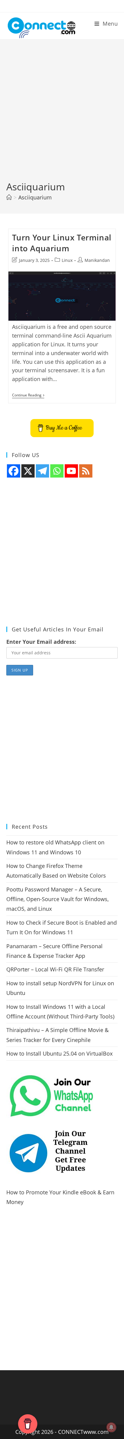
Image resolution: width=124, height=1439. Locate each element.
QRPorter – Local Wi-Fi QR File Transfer (55, 969)
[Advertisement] (62, 115)
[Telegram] (42, 471)
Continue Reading (28, 395)
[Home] (9, 197)
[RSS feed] (85, 471)
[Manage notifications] (111, 1427)
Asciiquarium (35, 197)
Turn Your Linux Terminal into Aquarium (61, 243)
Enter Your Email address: (41, 641)
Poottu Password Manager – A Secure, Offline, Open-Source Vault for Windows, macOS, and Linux (57, 899)
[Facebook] (13, 471)
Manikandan (97, 260)
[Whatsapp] (57, 471)
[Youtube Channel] (71, 471)
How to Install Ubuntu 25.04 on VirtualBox (59, 1053)
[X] (28, 471)
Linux (67, 260)
